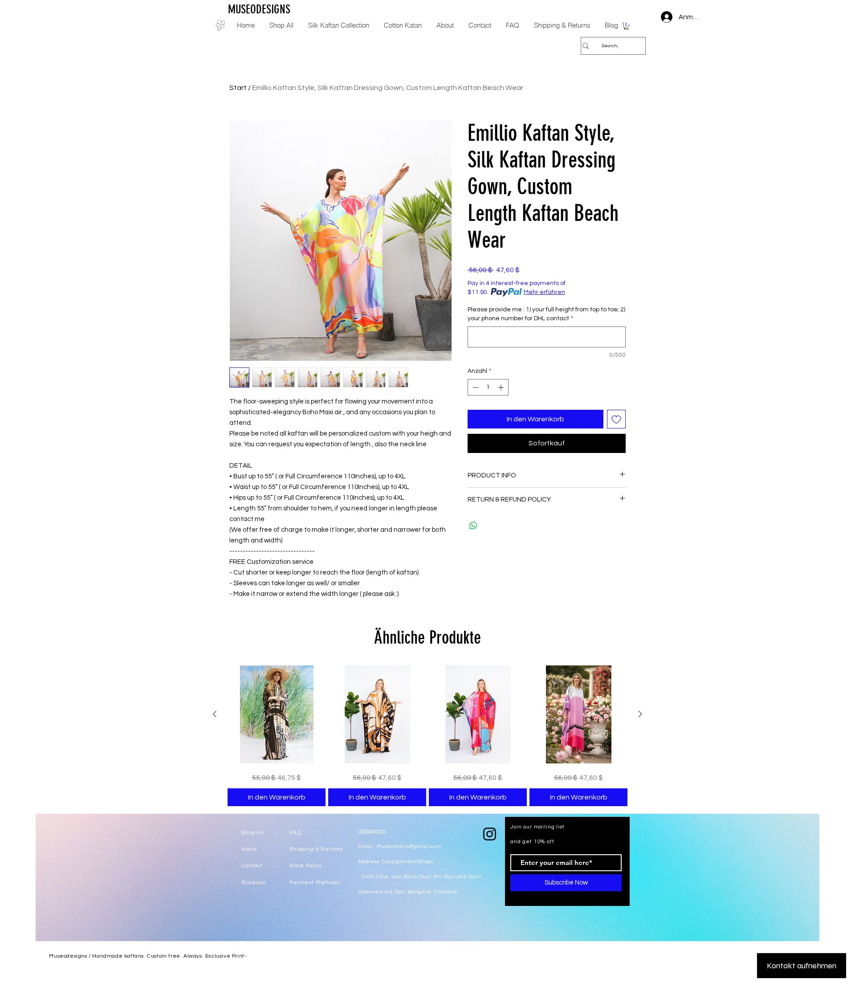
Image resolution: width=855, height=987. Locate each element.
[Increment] (501, 387)
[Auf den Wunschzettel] (616, 419)
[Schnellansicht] (277, 714)
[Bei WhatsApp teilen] (473, 525)
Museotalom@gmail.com (409, 846)
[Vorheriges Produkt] (214, 714)
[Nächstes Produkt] (640, 714)
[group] (427, 736)
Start (238, 87)
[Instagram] (489, 834)
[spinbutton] (488, 387)
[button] (626, 26)
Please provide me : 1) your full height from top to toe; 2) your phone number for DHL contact (546, 314)
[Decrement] (474, 387)
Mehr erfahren (544, 292)
